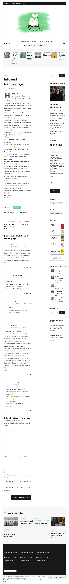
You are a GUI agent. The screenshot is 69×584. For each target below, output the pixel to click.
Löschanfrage (9, 560)
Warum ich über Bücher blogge (9, 535)
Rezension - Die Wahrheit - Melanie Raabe (59, 299)
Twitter (6, 3)
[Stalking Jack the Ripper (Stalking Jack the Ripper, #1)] (62, 241)
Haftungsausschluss (10, 557)
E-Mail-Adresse (23, 456)
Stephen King (54, 244)
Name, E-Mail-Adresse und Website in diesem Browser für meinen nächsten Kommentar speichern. (17, 476)
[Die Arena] (62, 247)
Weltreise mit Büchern (39, 45)
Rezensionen (24, 41)
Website (6, 464)
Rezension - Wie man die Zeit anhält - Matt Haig (60, 272)
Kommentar (8, 430)
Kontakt (41, 41)
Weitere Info (25, 223)
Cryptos (52, 231)
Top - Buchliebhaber (10, 531)
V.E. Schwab (54, 225)
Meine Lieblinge (28, 45)
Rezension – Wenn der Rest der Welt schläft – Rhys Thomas (15, 57)
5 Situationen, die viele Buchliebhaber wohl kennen (47, 54)
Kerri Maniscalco (55, 240)
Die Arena (53, 243)
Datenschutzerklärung (11, 553)
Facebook (19, 3)
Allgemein (7, 75)
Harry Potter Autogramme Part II (9, 225)
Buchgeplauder (49, 41)
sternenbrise (17, 275)
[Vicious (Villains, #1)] (62, 228)
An (12, 244)
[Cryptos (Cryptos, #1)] (62, 234)
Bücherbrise (34, 41)
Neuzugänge (23, 212)
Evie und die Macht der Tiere (55, 250)
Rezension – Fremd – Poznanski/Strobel (27, 522)
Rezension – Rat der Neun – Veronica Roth (57, 535)
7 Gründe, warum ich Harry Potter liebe (59, 293)
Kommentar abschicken (21, 497)
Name (5, 456)
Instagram (12, 3)
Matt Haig (53, 252)
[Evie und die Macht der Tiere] (62, 253)
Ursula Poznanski (55, 232)
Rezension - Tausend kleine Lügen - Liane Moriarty (59, 279)
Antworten (27, 267)
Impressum (8, 550)
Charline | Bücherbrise (55, 106)
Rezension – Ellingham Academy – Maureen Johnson (30, 56)
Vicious (52, 224)
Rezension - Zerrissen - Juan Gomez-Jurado (59, 286)
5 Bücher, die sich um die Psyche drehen (61, 54)
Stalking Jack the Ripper (54, 238)
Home (17, 41)
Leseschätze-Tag (41, 523)
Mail (24, 3)
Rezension (23, 518)
